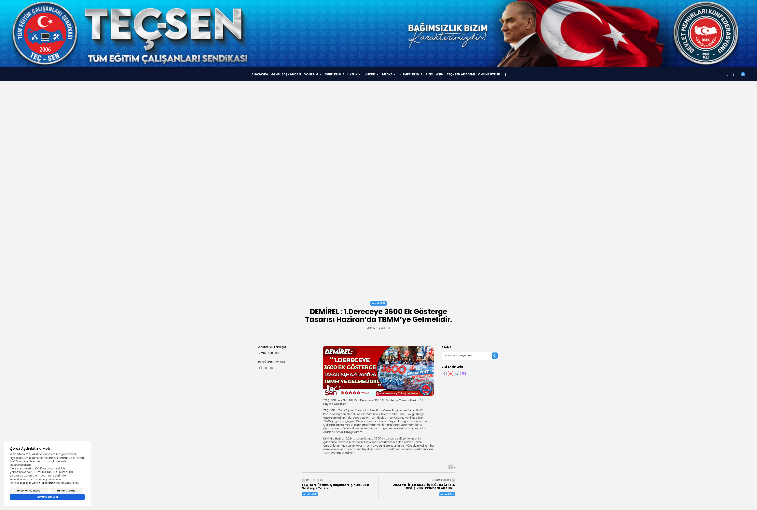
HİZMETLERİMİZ (410, 74)
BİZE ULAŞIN (434, 74)
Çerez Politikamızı (44, 483)
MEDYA (387, 74)
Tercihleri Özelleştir (29, 490)
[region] (47, 473)
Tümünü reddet (66, 490)
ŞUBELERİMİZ (334, 74)
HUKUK (370, 74)
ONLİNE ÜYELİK (489, 74)
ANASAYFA (259, 74)
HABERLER (380, 303)
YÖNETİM (311, 74)
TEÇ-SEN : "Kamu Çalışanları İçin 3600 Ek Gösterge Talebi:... (335, 487)
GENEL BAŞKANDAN (286, 74)
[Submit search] (495, 355)
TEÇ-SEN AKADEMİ (461, 74)
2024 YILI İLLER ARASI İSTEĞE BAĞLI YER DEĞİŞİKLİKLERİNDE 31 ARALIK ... (424, 487)
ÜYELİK (352, 74)
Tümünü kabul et (47, 497)
